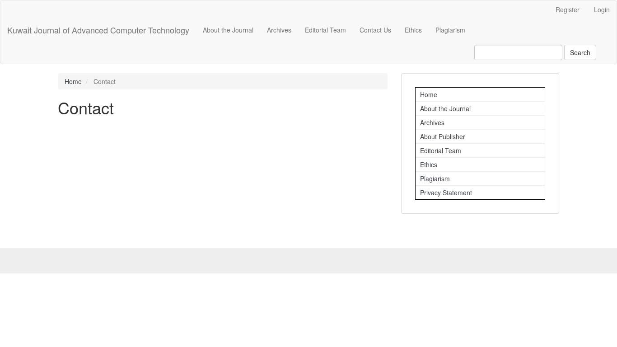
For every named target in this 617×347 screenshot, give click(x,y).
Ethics (413, 29)
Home (73, 81)
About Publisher (442, 136)
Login (602, 9)
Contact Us (375, 29)
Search (580, 52)
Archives (279, 29)
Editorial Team (325, 29)
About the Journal (228, 29)
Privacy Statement (446, 192)
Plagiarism (450, 29)
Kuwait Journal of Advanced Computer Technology (98, 30)
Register (568, 9)
